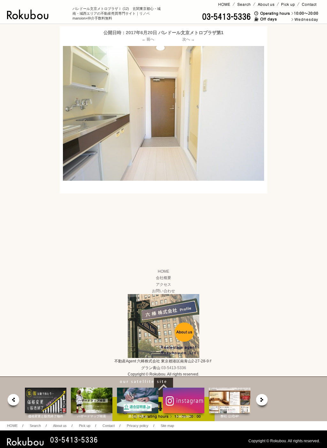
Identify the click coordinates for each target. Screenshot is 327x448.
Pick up (84, 426)
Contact (109, 426)
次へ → (188, 39)
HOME (163, 271)
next (262, 401)
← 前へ (148, 39)
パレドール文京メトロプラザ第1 (191, 32)
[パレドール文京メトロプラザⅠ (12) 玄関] (163, 113)
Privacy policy (137, 426)
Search (35, 426)
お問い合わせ (163, 291)
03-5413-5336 (173, 368)
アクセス (163, 284)
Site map (167, 426)
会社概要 (163, 278)
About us (60, 426)
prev (13, 401)
